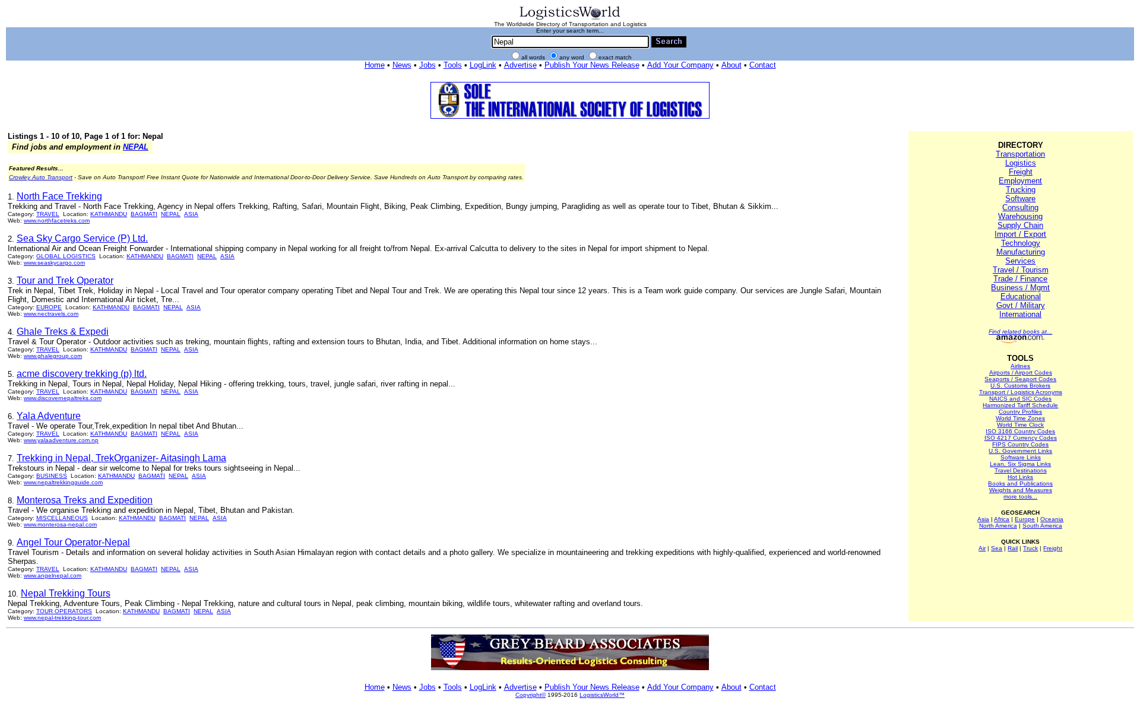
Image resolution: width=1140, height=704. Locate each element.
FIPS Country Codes (1020, 444)
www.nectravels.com (51, 313)
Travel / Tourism (1021, 269)
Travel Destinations (1021, 470)
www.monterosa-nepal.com (60, 524)
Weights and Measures (1020, 490)
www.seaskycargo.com (54, 262)
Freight (1021, 171)
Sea (996, 548)
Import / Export (1020, 234)
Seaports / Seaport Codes (1020, 379)
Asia (983, 519)
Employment (1020, 180)
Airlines (1020, 366)
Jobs (427, 65)
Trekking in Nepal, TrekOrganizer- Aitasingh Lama (121, 458)
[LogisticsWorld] (570, 18)
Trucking (1021, 189)
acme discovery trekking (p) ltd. (82, 374)
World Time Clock (1020, 424)
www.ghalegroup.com (53, 356)
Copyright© (530, 695)
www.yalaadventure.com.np (61, 440)
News (401, 65)
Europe (1025, 519)
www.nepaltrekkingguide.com (63, 482)
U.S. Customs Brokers (1020, 385)
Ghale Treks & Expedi (63, 331)
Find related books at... (1020, 331)
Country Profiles (1020, 411)
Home (375, 65)
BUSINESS (51, 475)
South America (1042, 525)
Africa (1001, 519)
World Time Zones (1020, 418)
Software (1020, 198)
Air (982, 548)
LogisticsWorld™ (602, 695)
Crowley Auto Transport (40, 177)
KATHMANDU (108, 214)
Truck (1030, 548)
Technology (1020, 243)
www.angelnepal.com (52, 575)
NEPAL (135, 146)
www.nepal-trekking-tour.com (62, 617)
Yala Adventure (49, 416)
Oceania (1051, 519)
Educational (1020, 296)
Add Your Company (680, 65)
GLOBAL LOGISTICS (66, 256)
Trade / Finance (1020, 278)
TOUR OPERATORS (64, 611)
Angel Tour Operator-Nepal (73, 542)
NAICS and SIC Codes (1020, 398)
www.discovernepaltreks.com (63, 398)
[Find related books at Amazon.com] (1020, 341)
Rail (1013, 548)
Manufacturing (1020, 252)
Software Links (1020, 457)
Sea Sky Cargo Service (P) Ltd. (82, 238)
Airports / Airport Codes (1020, 372)
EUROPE (49, 307)
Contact (762, 65)
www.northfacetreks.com (57, 220)
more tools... (1020, 496)
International (1020, 314)
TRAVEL (47, 214)
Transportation (1020, 154)
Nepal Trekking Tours (65, 593)
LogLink (483, 65)
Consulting (1020, 207)
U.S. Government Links (1020, 451)
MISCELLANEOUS (62, 518)
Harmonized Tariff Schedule (1020, 405)
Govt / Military (1020, 305)
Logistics (1020, 162)
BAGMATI (144, 214)
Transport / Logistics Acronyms (1020, 392)
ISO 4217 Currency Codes (1020, 438)
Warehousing (1020, 216)
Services (1020, 260)
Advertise (520, 65)
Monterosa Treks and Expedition (85, 500)
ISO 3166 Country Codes (1020, 431)
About (731, 65)
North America (998, 525)
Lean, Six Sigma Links (1020, 464)
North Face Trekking (59, 196)
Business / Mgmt (1020, 287)
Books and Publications (1020, 483)
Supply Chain (1020, 225)
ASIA (191, 214)
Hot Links (1020, 477)
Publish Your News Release (591, 65)
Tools (453, 65)
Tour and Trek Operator (65, 280)
